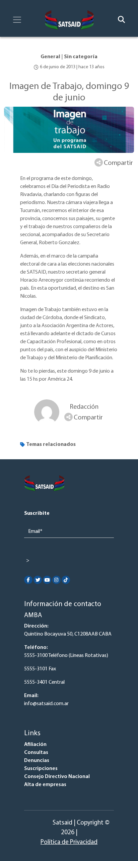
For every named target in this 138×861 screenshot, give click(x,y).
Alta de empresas (45, 784)
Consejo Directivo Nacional (57, 776)
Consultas (36, 752)
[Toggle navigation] (17, 19)
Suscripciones (41, 768)
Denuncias (36, 760)
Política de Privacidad (69, 842)
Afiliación (35, 744)
